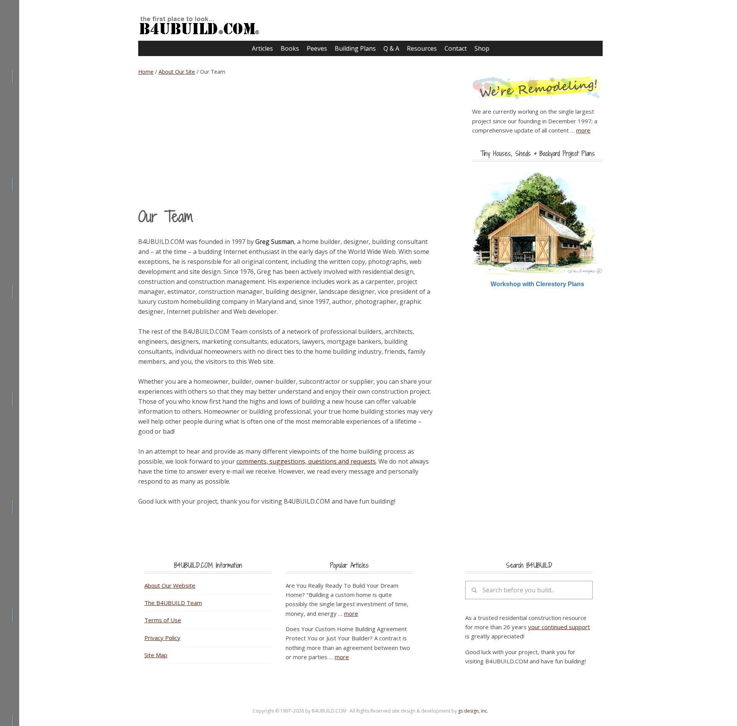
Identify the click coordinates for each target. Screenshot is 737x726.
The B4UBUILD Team (173, 603)
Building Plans (355, 48)
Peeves (317, 48)
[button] (537, 223)
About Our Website (169, 585)
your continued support (559, 627)
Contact (456, 48)
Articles (262, 48)
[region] (537, 230)
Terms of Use (162, 620)
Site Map (155, 655)
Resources (422, 48)
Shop (481, 48)
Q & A (391, 48)
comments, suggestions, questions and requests (306, 461)
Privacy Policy (162, 637)
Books (290, 48)
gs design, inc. (473, 711)
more (583, 130)
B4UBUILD (211, 21)
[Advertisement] (288, 141)
